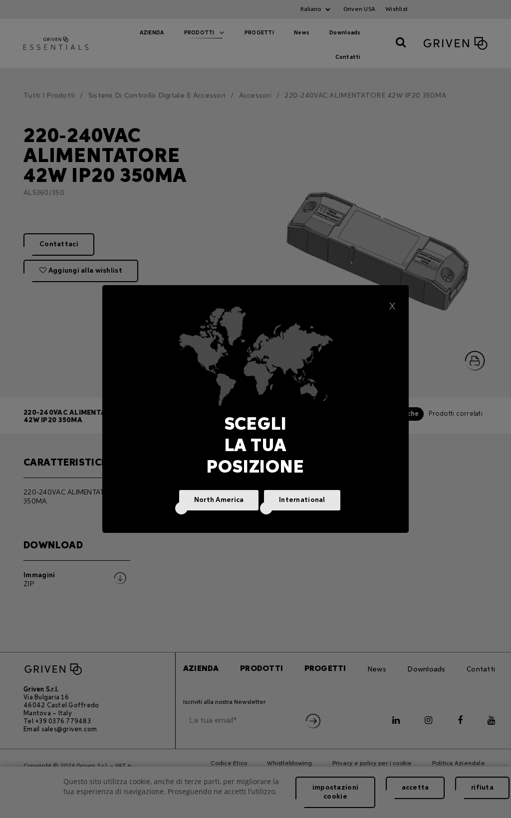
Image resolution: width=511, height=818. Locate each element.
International (302, 499)
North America (219, 499)
